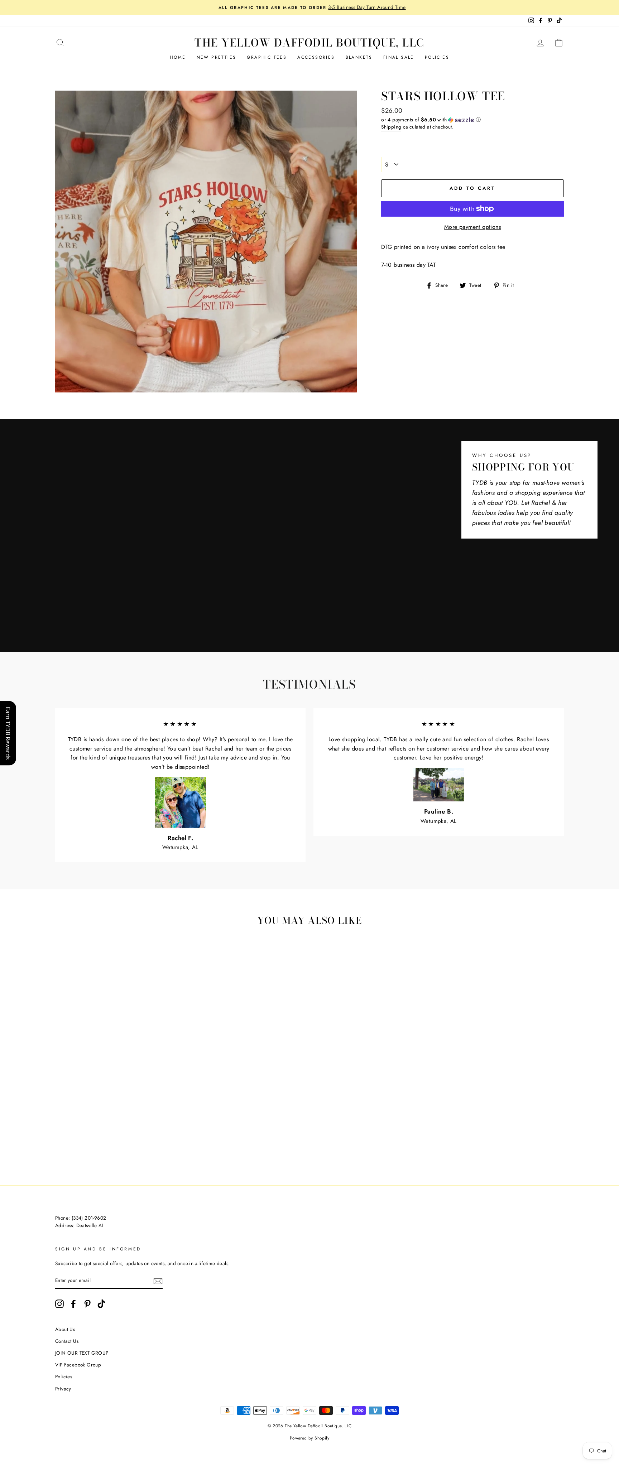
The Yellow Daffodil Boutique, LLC (309, 42)
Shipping (391, 126)
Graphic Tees (267, 57)
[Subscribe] (158, 1281)
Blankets (359, 57)
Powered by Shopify (309, 1438)
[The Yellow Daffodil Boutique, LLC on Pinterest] (87, 1303)
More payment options (472, 227)
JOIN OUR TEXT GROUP (82, 1352)
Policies (437, 57)
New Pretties (216, 57)
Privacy (63, 1388)
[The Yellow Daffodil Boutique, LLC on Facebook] (73, 1303)
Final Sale (398, 57)
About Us (65, 1329)
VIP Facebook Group (78, 1364)
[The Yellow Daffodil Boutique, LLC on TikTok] (101, 1303)
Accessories (316, 57)
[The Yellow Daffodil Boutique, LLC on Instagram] (59, 1303)
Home (178, 57)
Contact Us (66, 1341)
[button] (472, 119)
